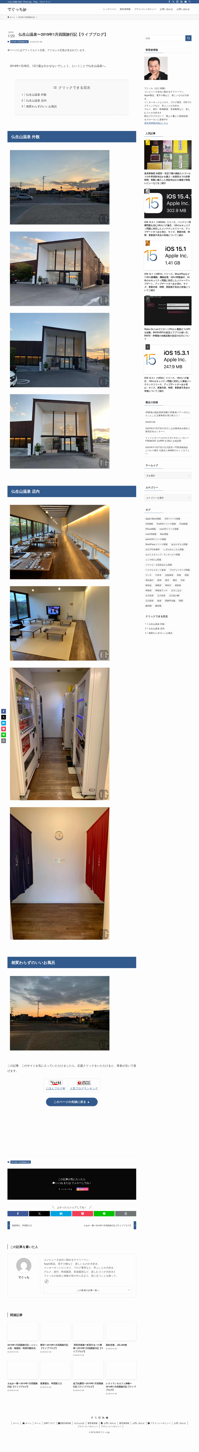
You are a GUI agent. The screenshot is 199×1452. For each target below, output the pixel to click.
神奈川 (168, 585)
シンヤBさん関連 (153, 559)
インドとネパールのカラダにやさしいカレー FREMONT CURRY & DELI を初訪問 (167, 439)
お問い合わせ (109, 1423)
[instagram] (177, 1)
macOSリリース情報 (169, 528)
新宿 (159, 580)
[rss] (181, 1)
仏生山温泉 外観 (36, 94)
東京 (167, 580)
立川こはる (176, 590)
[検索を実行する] (188, 38)
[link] (46, 1281)
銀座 (159, 600)
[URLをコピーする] (125, 1213)
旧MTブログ (49, 1423)
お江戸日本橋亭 (153, 549)
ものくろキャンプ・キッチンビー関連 (163, 554)
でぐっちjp (16, 9)
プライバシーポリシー (160, 1423)
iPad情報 (184, 523)
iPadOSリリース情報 (166, 523)
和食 (179, 574)
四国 (187, 574)
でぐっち (23, 1277)
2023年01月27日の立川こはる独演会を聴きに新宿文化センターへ (167, 430)
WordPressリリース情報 (157, 544)
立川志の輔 (174, 595)
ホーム (16, 1423)
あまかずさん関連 (179, 544)
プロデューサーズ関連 (179, 569)
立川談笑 (150, 600)
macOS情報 (151, 533)
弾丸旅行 (150, 580)
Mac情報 (164, 533)
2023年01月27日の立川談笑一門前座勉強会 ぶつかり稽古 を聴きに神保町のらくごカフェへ (167, 450)
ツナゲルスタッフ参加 (156, 569)
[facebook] (169, 1)
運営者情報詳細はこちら (156, 122)
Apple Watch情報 (153, 518)
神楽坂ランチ (161, 590)
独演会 (149, 585)
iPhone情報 (151, 528)
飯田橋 (149, 605)
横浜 (175, 580)
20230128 (150, 421)
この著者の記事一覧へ (88, 1290)
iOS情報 (149, 523)
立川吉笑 (150, 595)
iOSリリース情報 (172, 518)
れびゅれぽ (79, 1423)
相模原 (158, 585)
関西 (181, 600)
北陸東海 (169, 574)
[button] (17, 1213)
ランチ (149, 574)
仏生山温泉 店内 (36, 100)
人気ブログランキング (84, 1088)
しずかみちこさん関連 (173, 549)
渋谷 (183, 580)
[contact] (185, 1)
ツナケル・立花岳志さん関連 (159, 564)
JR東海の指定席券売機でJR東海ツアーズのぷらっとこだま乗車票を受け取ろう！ (167, 414)
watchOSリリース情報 (156, 539)
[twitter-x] (173, 1)
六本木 (158, 574)
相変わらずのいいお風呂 (41, 106)
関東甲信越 (170, 600)
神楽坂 (178, 585)
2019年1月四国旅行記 (19, 41)
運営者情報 (65, 1423)
